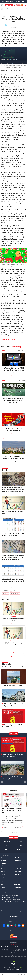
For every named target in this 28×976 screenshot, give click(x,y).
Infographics (15, 666)
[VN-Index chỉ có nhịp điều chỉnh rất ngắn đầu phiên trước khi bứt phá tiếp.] (13, 48)
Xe (19, 1)
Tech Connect (7, 848)
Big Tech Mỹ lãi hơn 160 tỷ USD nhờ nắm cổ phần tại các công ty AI (13, 370)
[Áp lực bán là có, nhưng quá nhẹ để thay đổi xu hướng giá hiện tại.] (13, 248)
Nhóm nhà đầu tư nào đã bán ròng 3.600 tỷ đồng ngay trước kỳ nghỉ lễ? (13, 580)
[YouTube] (11, 924)
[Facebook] (4, 924)
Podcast (9, 666)
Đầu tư (12, 8)
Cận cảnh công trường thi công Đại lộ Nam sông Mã (11, 777)
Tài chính (17, 8)
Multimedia (6, 663)
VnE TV (22, 1)
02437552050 (6, 911)
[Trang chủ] (2, 9)
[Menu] (2, 974)
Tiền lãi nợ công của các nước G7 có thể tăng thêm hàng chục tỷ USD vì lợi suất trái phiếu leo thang (13, 557)
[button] (24, 656)
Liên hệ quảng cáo (13, 914)
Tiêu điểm (6, 8)
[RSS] (23, 924)
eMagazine (21, 666)
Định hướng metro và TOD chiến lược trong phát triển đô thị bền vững (12, 809)
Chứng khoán (5, 1)
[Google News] (22, 974)
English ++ (20, 848)
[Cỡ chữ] (18, 974)
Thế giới (3, 350)
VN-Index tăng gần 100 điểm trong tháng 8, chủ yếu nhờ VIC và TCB (13, 534)
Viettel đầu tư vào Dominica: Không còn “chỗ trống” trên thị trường (13, 459)
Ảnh (2, 882)
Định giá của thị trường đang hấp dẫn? (12, 512)
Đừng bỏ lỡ (6, 600)
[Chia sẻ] (25, 974)
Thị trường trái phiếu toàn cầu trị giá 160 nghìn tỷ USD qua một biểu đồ (13, 400)
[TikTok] (15, 924)
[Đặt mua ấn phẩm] (23, 4)
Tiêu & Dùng (13, 1)
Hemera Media (19, 965)
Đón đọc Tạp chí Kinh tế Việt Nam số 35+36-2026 (12, 725)
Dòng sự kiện (13, 789)
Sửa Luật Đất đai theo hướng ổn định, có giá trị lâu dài (13, 704)
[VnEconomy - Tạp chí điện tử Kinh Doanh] (13, 835)
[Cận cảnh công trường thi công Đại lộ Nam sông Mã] (12, 767)
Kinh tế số (24, 8)
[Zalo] (19, 924)
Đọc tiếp (5, 470)
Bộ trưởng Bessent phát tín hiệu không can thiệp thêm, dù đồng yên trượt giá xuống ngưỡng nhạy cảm (13, 489)
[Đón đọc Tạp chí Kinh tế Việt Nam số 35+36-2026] (13, 744)
